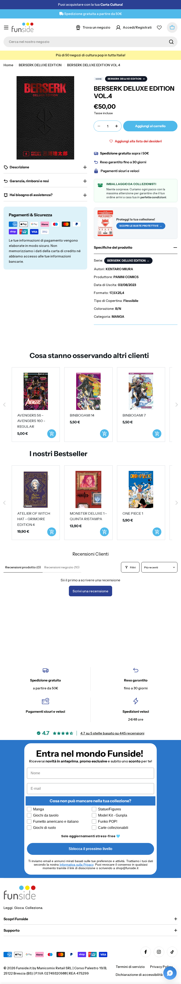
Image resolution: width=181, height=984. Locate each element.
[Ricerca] (171, 41)
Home (8, 65)
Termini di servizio (130, 967)
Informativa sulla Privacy (76, 864)
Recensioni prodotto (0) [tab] (23, 567)
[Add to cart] (51, 433)
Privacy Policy (161, 967)
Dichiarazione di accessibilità (139, 975)
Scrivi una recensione (90, 591)
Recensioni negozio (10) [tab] (61, 567)
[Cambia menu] (6, 27)
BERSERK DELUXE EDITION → (128, 260)
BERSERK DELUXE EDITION (40, 65)
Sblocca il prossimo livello (90, 849)
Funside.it (24, 968)
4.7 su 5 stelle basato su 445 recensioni (112, 733)
